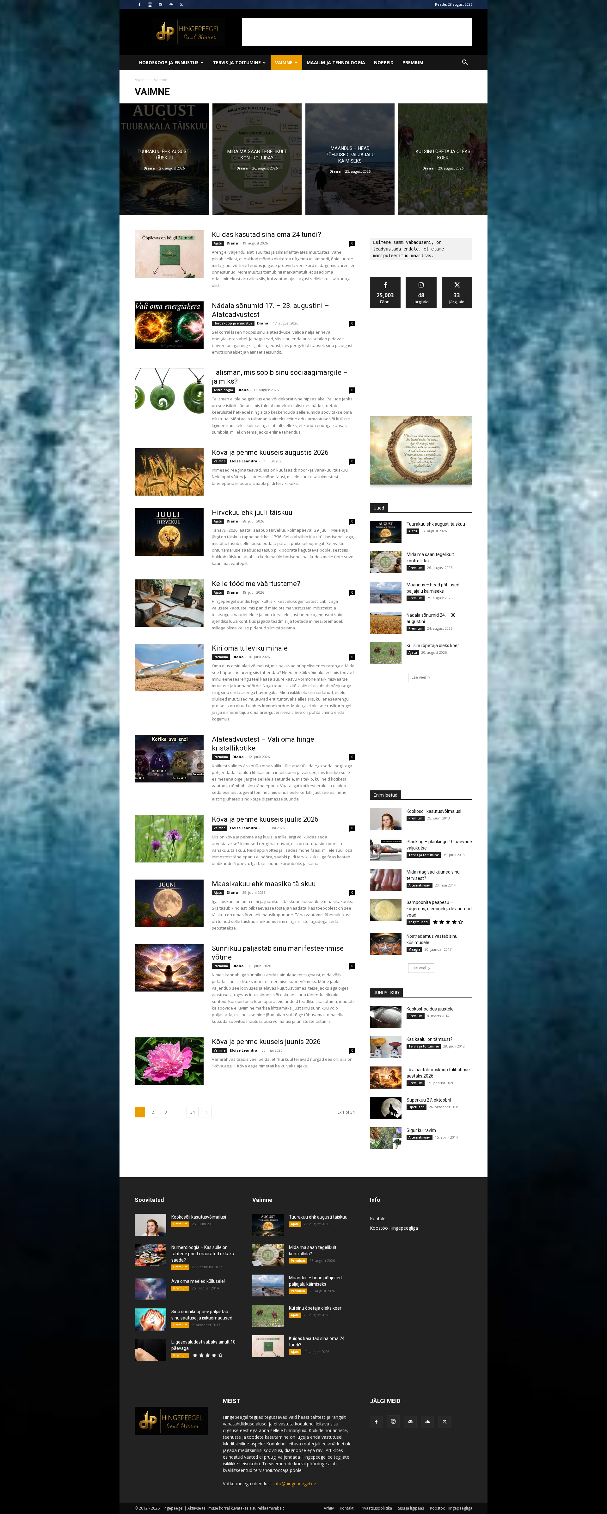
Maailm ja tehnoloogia (336, 62)
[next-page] (206, 1112)
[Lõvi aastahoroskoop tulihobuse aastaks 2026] (386, 1077)
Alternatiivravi (419, 885)
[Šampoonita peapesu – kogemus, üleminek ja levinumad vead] (386, 910)
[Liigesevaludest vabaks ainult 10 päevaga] (150, 1350)
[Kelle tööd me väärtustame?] (169, 603)
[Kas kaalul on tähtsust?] (386, 1047)
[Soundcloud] (170, 4)
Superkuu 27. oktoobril (429, 1100)
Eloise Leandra (243, 461)
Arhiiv (329, 1508)
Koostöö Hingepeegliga (394, 1228)
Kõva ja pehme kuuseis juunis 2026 (266, 1042)
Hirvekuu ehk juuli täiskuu (252, 512)
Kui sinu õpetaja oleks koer (433, 645)
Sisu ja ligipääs (411, 1508)
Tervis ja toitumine (237, 62)
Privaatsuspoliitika (375, 1508)
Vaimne (283, 62)
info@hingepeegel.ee (294, 1483)
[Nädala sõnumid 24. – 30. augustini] (386, 623)
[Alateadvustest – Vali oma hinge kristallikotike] (169, 758)
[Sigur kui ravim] (386, 1138)
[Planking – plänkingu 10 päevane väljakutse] (386, 849)
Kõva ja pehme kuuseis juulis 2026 (265, 819)
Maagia (414, 949)
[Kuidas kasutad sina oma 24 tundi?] (169, 254)
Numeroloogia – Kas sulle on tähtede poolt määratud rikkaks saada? (202, 1254)
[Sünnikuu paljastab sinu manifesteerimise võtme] (169, 968)
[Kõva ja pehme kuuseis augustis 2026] (169, 472)
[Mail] (160, 4)
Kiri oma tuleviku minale (250, 648)
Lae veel (419, 677)
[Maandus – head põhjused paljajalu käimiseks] (350, 159)
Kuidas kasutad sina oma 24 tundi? (266, 234)
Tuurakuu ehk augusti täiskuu (436, 524)
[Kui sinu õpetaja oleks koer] (442, 159)
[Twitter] (181, 4)
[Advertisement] (357, 32)
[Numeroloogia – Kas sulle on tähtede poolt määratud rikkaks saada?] (150, 1255)
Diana (149, 168)
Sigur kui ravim (421, 1130)
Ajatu (218, 243)
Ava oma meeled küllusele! (198, 1281)
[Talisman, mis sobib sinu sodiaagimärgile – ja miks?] (169, 392)
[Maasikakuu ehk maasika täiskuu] (169, 903)
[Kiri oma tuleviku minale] (169, 667)
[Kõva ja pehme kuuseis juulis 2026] (169, 838)
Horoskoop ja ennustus (169, 62)
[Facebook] (139, 4)
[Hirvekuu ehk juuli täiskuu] (169, 532)
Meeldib (385, 279)
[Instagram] (150, 4)
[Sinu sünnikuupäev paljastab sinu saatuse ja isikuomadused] (150, 1319)
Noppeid (384, 62)
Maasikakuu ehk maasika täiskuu (264, 884)
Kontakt (378, 1218)
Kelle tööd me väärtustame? (256, 584)
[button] (464, 63)
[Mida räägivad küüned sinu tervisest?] (386, 880)
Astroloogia (223, 390)
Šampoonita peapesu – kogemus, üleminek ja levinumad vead (439, 909)
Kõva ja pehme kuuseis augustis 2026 (270, 452)
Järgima (421, 279)
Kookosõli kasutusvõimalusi (434, 811)
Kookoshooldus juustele (430, 1008)
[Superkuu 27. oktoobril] (386, 1108)
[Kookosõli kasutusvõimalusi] (386, 819)
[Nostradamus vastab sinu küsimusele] (386, 944)
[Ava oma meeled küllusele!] (150, 1289)
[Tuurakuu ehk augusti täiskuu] (164, 159)
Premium (412, 62)
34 (192, 1112)
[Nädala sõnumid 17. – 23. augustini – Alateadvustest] (169, 325)
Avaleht (141, 80)
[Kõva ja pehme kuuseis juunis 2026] (169, 1061)
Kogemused (418, 922)
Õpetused (416, 1107)
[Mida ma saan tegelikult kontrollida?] (257, 159)
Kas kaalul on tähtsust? (429, 1039)
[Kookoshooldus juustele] (386, 1017)
